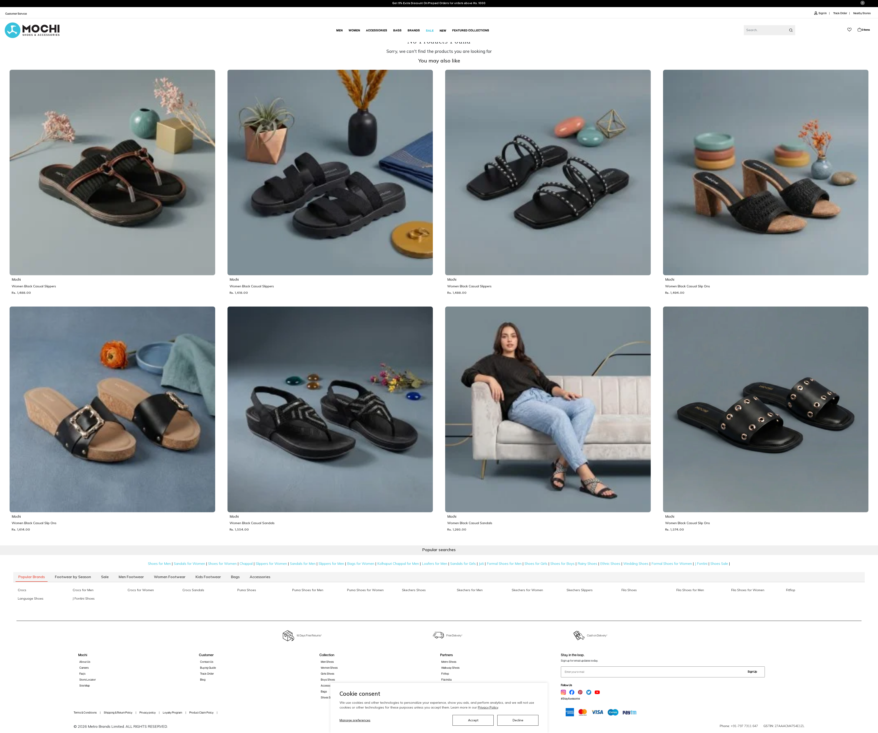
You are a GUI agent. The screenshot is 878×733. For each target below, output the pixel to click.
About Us (84, 661)
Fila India (446, 679)
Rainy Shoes (587, 563)
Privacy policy (147, 712)
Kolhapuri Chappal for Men (398, 563)
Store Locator (87, 679)
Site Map (84, 685)
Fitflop (445, 673)
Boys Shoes (328, 679)
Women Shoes (329, 667)
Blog (203, 679)
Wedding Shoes (635, 563)
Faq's (82, 673)
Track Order (840, 13)
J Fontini (701, 563)
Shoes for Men (159, 563)
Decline (518, 720)
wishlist (849, 30)
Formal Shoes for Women (671, 563)
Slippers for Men (331, 563)
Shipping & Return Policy (118, 712)
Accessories (328, 685)
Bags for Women (360, 563)
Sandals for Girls (463, 563)
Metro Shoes (448, 661)
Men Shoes (327, 661)
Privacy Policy (488, 707)
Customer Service (16, 13)
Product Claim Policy (201, 712)
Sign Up (752, 671)
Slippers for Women (271, 563)
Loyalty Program (172, 712)
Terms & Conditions (85, 712)
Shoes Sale (719, 563)
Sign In (823, 13)
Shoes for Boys (562, 563)
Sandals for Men (303, 563)
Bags (324, 691)
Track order (207, 673)
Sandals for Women (189, 563)
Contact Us (206, 661)
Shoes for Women (222, 563)
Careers (84, 667)
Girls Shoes (327, 673)
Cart (866, 29)
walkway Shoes (450, 667)
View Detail (111, 265)
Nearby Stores (862, 13)
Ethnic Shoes (610, 563)
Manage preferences (355, 720)
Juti (481, 563)
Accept (473, 720)
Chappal (246, 563)
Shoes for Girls (536, 563)
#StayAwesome (570, 698)
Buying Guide (208, 667)
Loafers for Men (434, 563)
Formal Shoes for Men (504, 563)
